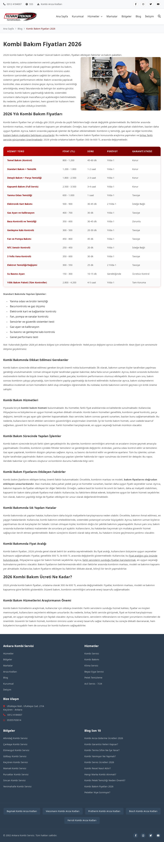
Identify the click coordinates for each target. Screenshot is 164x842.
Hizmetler (93, 16)
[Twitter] (150, 4)
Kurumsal (78, 16)
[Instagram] (143, 4)
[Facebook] (135, 4)
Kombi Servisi (91, 653)
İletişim (149, 16)
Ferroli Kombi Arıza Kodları (82, 820)
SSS (31, 4)
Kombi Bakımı (91, 659)
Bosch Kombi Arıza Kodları (143, 811)
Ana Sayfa (62, 16)
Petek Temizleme (93, 677)
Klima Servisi (91, 665)
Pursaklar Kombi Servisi (16, 774)
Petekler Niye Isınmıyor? (97, 792)
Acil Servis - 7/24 (93, 683)
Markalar (112, 16)
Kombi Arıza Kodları (51, 4)
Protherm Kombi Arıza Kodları (104, 811)
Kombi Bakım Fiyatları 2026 (98, 786)
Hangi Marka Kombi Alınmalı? (100, 774)
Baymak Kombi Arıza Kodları (22, 811)
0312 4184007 (14, 4)
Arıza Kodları (10, 671)
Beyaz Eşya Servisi (94, 671)
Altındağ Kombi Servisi (15, 738)
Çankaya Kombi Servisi (15, 744)
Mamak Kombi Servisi (14, 768)
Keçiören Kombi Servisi (15, 762)
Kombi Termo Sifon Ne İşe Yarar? (101, 750)
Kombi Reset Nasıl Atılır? (97, 768)
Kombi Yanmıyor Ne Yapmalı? (100, 756)
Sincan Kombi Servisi (14, 780)
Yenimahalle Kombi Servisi (17, 786)
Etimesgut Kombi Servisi (16, 750)
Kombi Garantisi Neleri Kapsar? (101, 744)
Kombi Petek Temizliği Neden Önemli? (104, 780)
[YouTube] (158, 4)
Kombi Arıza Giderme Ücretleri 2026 (103, 738)
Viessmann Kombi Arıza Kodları (62, 811)
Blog (138, 16)
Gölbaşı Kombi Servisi (14, 756)
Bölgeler (127, 16)
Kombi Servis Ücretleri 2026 (99, 762)
